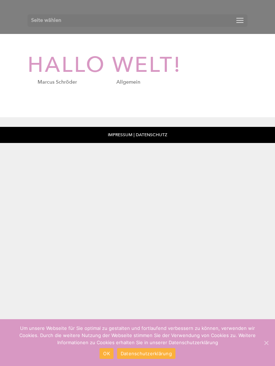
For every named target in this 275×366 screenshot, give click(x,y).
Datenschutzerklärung (146, 353)
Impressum (121, 135)
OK (106, 353)
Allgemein (128, 82)
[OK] (266, 342)
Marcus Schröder (57, 82)
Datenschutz (151, 135)
